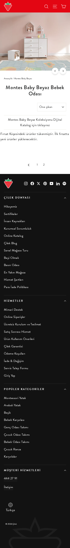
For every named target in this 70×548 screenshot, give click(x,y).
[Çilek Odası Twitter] (38, 183)
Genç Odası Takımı (16, 427)
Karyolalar (10, 456)
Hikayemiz (10, 206)
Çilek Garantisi (13, 346)
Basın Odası (11, 265)
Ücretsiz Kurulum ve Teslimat (22, 324)
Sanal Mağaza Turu (16, 250)
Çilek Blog (10, 243)
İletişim (8, 487)
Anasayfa (8, 78)
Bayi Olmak (11, 257)
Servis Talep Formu (16, 368)
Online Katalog (13, 235)
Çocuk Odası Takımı (17, 434)
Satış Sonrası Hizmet (17, 331)
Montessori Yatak (15, 398)
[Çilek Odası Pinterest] (45, 183)
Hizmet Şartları (13, 279)
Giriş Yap (9, 375)
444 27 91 (10, 478)
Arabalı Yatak (12, 405)
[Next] (63, 71)
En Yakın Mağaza (14, 272)
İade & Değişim (14, 361)
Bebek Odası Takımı (16, 442)
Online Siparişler (14, 317)
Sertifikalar (11, 214)
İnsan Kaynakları (14, 221)
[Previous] (55, 71)
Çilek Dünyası (17, 198)
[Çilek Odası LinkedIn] (58, 183)
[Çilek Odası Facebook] (32, 183)
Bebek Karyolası (14, 420)
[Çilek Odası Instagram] (26, 183)
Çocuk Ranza (12, 449)
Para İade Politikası (16, 287)
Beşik (7, 412)
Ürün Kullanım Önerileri (19, 339)
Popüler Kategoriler (24, 389)
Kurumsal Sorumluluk (17, 228)
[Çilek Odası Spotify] (64, 183)
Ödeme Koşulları (14, 353)
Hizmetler (13, 301)
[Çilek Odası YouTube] (51, 183)
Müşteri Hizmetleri (22, 470)
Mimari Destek (13, 309)
